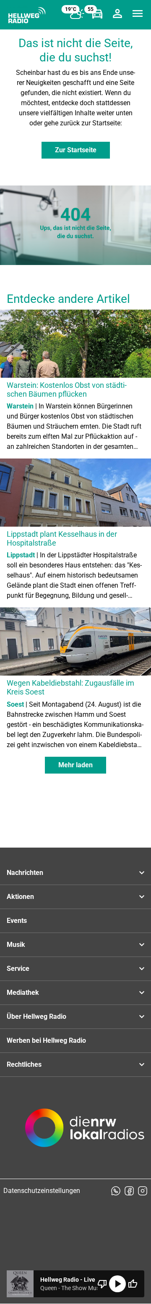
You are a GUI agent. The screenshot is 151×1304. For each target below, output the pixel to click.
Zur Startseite (75, 150)
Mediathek (23, 993)
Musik (16, 945)
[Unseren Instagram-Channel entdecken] (143, 1191)
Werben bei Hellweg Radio (46, 1040)
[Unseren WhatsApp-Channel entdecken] (116, 1191)
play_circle (117, 1284)
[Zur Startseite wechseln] (27, 15)
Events (17, 921)
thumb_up (133, 1284)
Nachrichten (25, 873)
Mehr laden (75, 765)
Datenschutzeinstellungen (41, 1191)
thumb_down (102, 1284)
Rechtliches (24, 1064)
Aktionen (20, 897)
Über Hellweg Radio (36, 1016)
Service (18, 969)
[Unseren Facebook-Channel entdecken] (129, 1191)
